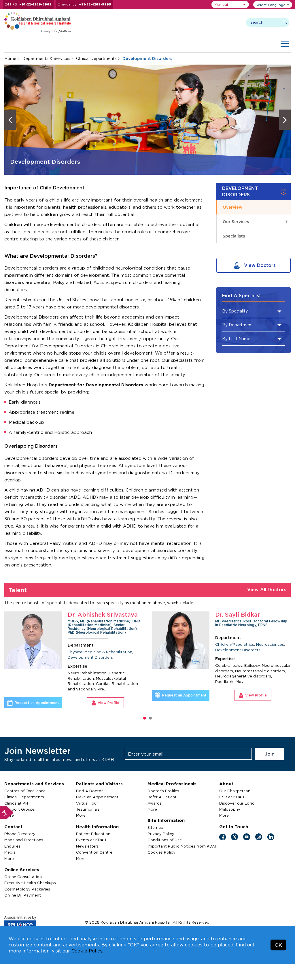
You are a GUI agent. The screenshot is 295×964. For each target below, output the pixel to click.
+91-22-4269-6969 (35, 4)
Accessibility (6, 812)
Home (10, 58)
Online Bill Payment (22, 895)
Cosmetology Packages (27, 889)
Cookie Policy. (87, 950)
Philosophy (229, 809)
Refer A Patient (162, 797)
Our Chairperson (234, 791)
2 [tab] (150, 718)
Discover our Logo (237, 803)
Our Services (255, 221)
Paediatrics (150, 644)
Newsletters (87, 846)
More (9, 858)
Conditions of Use (165, 840)
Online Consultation (23, 877)
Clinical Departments (96, 58)
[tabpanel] (127, 656)
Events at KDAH (91, 840)
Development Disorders (144, 650)
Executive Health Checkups (30, 883)
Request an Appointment (91, 695)
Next (285, 120)
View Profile (162, 695)
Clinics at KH (16, 803)
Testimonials (88, 809)
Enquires (12, 846)
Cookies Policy (161, 852)
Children (129, 644)
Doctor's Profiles (163, 791)
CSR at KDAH (231, 797)
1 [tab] (144, 718)
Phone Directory (19, 834)
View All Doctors (266, 589)
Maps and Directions (23, 840)
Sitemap (155, 827)
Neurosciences (177, 644)
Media (10, 852)
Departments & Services (46, 58)
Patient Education (93, 834)
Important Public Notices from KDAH (183, 846)
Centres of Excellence (25, 791)
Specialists (234, 236)
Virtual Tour (87, 803)
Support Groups (19, 809)
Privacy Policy (161, 834)
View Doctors (259, 265)
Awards (155, 803)
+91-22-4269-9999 (95, 4)
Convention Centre (94, 852)
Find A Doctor (89, 791)
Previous (10, 120)
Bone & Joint (281, 648)
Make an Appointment (97, 797)
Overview (232, 207)
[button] (230, 4)
